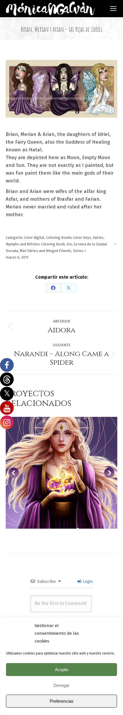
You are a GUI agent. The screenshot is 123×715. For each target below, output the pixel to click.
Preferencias (62, 701)
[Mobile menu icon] (113, 9)
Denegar (61, 685)
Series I (79, 251)
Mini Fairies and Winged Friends (45, 251)
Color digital (34, 237)
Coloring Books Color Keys (68, 237)
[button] (14, 473)
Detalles (61, 472)
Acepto (61, 669)
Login (87, 581)
